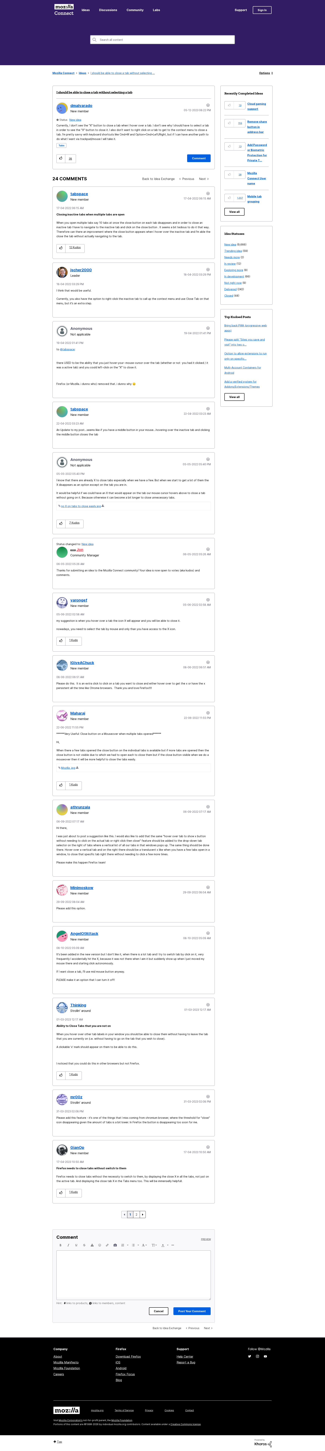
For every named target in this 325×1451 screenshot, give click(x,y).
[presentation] (60, 1245)
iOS (118, 1362)
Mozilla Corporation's (71, 1420)
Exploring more (233, 270)
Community (135, 10)
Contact (189, 1410)
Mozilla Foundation (66, 1368)
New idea (75, 119)
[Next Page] (143, 1214)
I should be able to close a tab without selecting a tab (94, 92)
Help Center (185, 1356)
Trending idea (233, 250)
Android (121, 1368)
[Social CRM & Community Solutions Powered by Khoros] (263, 1443)
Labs (156, 10)
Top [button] (59, 1441)
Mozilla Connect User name (256, 178)
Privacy (149, 1410)
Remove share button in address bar (257, 127)
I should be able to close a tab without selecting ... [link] (123, 73)
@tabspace (67, 349)
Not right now (233, 282)
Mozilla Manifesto (66, 1362)
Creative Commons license (185, 1424)
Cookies (169, 1410)
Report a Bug (186, 1362)
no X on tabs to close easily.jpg (81, 506)
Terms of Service (124, 1410)
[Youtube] (265, 1356)
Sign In (262, 10)
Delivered (230, 289)
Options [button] (264, 73)
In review (230, 263)
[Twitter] (249, 1356)
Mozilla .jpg (68, 767)
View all (234, 211)
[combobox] (162, 39)
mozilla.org (97, 1410)
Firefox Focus (125, 1374)
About (57, 1356)
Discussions (108, 10)
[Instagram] (257, 1356)
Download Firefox (128, 1356)
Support (241, 10)
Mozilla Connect (63, 10)
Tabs (61, 145)
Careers (58, 1374)
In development (234, 276)
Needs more (232, 257)
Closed (228, 295)
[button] (60, 159)
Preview (206, 1239)
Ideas (86, 10)
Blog (119, 1380)
